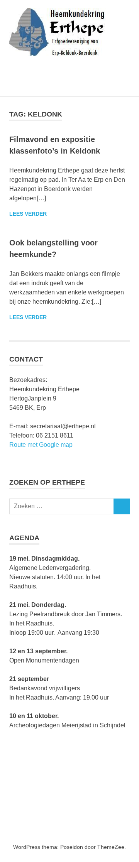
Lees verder (28, 214)
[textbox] (69, 595)
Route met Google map (41, 444)
